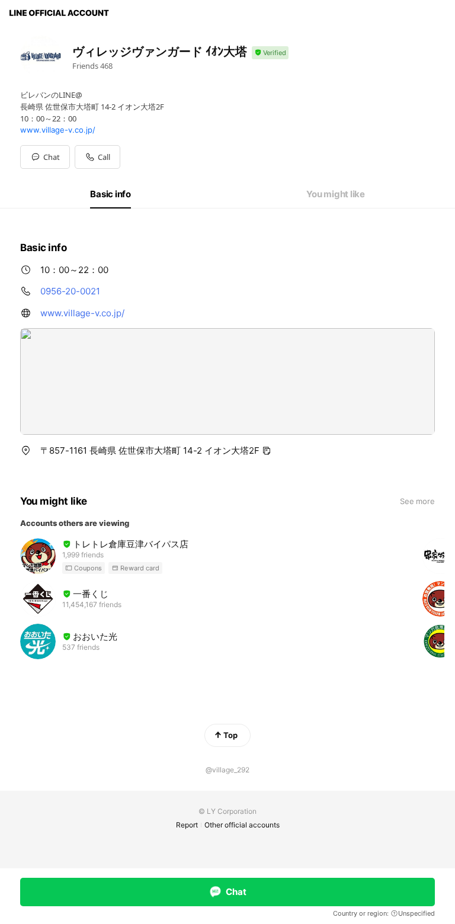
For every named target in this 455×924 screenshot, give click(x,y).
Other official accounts (242, 824)
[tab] (110, 194)
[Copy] (266, 451)
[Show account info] (270, 53)
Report (187, 824)
